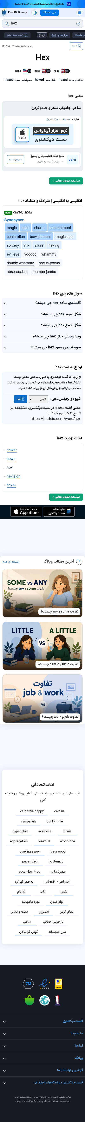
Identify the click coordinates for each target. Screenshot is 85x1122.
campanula (28, 821)
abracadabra (17, 271)
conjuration (16, 236)
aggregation (19, 841)
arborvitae (67, 841)
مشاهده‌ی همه (11, 562)
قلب (42, 891)
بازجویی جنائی (53, 921)
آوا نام (21, 891)
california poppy (32, 811)
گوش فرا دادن (28, 931)
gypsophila (20, 831)
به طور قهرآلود (24, 881)
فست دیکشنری (32, 1097)
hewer (12, 449)
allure (39, 245)
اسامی (27, 921)
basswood (58, 851)
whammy (48, 254)
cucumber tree (29, 871)
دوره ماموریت (30, 901)
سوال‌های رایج (60, 35)
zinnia (67, 831)
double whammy (20, 262)
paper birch (30, 861)
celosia (59, 811)
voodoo (30, 254)
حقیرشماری (58, 871)
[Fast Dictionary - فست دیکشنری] (14, 12)
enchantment (60, 227)
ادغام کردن (66, 911)
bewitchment (40, 236)
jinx (27, 245)
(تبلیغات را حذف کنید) (58, 119)
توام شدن (57, 901)
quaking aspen (30, 851)
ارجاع (42, 35)
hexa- (11, 484)
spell (25, 227)
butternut (56, 861)
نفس (63, 891)
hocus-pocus (49, 262)
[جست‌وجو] (7, 23)
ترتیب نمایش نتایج (14, 35)
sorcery (13, 245)
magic (12, 227)
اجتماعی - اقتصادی (57, 881)
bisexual (44, 841)
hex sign (13, 476)
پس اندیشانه (57, 931)
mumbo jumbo (44, 271)
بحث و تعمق (19, 911)
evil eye (13, 254)
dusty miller (55, 821)
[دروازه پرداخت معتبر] (58, 984)
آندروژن (44, 911)
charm (39, 227)
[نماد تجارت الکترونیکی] (44, 984)
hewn (11, 458)
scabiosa (45, 831)
